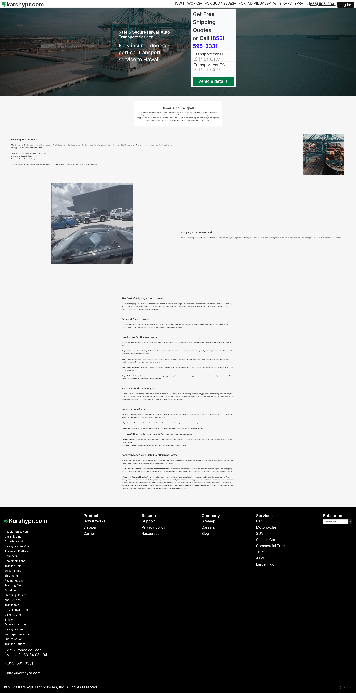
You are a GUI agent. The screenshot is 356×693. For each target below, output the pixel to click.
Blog (205, 533)
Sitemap (208, 521)
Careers (208, 527)
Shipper (90, 527)
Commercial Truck (271, 546)
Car (259, 521)
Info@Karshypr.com (23, 673)
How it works (94, 521)
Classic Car (265, 540)
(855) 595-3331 (322, 4)
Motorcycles (266, 527)
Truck (261, 552)
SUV (259, 533)
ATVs (260, 558)
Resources (150, 533)
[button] (188, 3)
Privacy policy (153, 527)
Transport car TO (209, 64)
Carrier (89, 533)
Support (148, 521)
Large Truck (266, 564)
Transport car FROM (212, 54)
